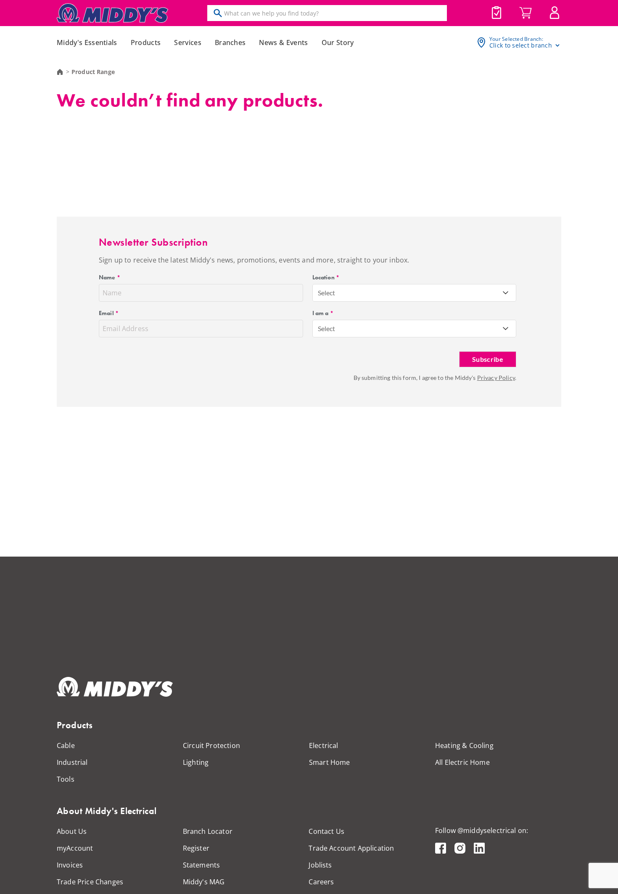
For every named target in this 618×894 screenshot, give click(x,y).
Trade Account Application (351, 848)
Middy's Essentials (87, 42)
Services (187, 42)
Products (146, 42)
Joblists (496, 12)
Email (109, 313)
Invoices (70, 865)
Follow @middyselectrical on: (481, 830)
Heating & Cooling (464, 745)
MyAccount (554, 12)
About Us (72, 831)
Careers (321, 881)
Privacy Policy (496, 377)
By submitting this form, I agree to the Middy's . (435, 377)
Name (109, 277)
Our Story (338, 42)
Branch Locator (207, 831)
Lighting (196, 762)
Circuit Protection (211, 745)
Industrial (72, 762)
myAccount (75, 848)
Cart (525, 13)
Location (326, 277)
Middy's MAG (204, 881)
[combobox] (414, 293)
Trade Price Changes (90, 881)
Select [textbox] (326, 293)
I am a (322, 313)
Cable (66, 745)
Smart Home (329, 762)
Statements (201, 865)
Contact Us (326, 831)
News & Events (283, 42)
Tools (65, 779)
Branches (230, 42)
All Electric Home (462, 762)
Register (196, 848)
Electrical (323, 745)
